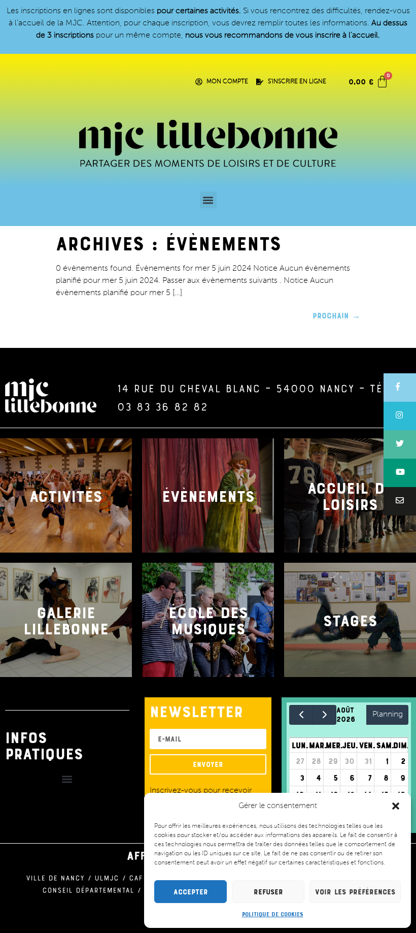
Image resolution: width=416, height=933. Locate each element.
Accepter (191, 891)
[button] (396, 806)
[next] (324, 715)
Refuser (268, 891)
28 (316, 761)
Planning (387, 715)
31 (368, 761)
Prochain (336, 315)
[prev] (301, 715)
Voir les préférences (355, 891)
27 (300, 761)
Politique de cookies (272, 914)
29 (333, 761)
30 (349, 761)
